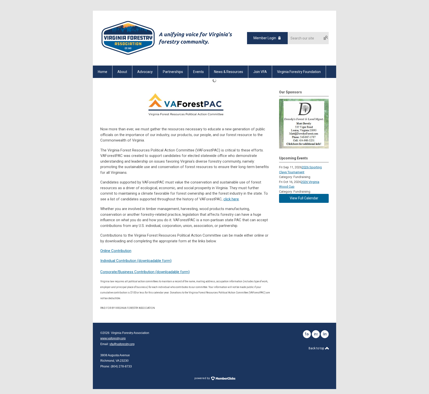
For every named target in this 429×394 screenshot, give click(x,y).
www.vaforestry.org (113, 338)
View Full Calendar (304, 198)
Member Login (264, 38)
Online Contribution (115, 251)
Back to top (317, 348)
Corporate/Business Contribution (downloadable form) (145, 272)
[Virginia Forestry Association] (166, 57)
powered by (202, 378)
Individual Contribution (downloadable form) (136, 260)
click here (231, 199)
